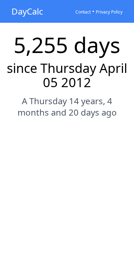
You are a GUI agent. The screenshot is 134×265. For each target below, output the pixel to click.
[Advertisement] (67, 196)
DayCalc (27, 11)
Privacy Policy (109, 12)
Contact (83, 12)
